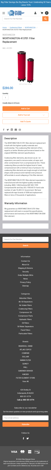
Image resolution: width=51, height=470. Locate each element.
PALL (25, 367)
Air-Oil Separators (25, 302)
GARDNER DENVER (25, 371)
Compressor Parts (25, 316)
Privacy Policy (25, 282)
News (25, 279)
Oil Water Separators (25, 326)
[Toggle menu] (3, 13)
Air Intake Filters (25, 305)
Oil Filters (25, 323)
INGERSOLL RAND (25, 346)
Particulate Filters (25, 334)
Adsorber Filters (25, 298)
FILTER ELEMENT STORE (25, 378)
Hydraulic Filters (25, 319)
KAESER (25, 374)
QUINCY (25, 364)
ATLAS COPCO (25, 350)
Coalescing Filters (25, 309)
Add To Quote (25, 122)
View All (25, 381)
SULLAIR (25, 357)
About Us (25, 265)
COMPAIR (25, 353)
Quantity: (5, 93)
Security (25, 272)
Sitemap (25, 286)
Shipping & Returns (25, 268)
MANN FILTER (25, 360)
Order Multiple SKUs (25, 275)
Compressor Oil (25, 312)
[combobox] (25, 18)
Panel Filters (25, 330)
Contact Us (25, 261)
